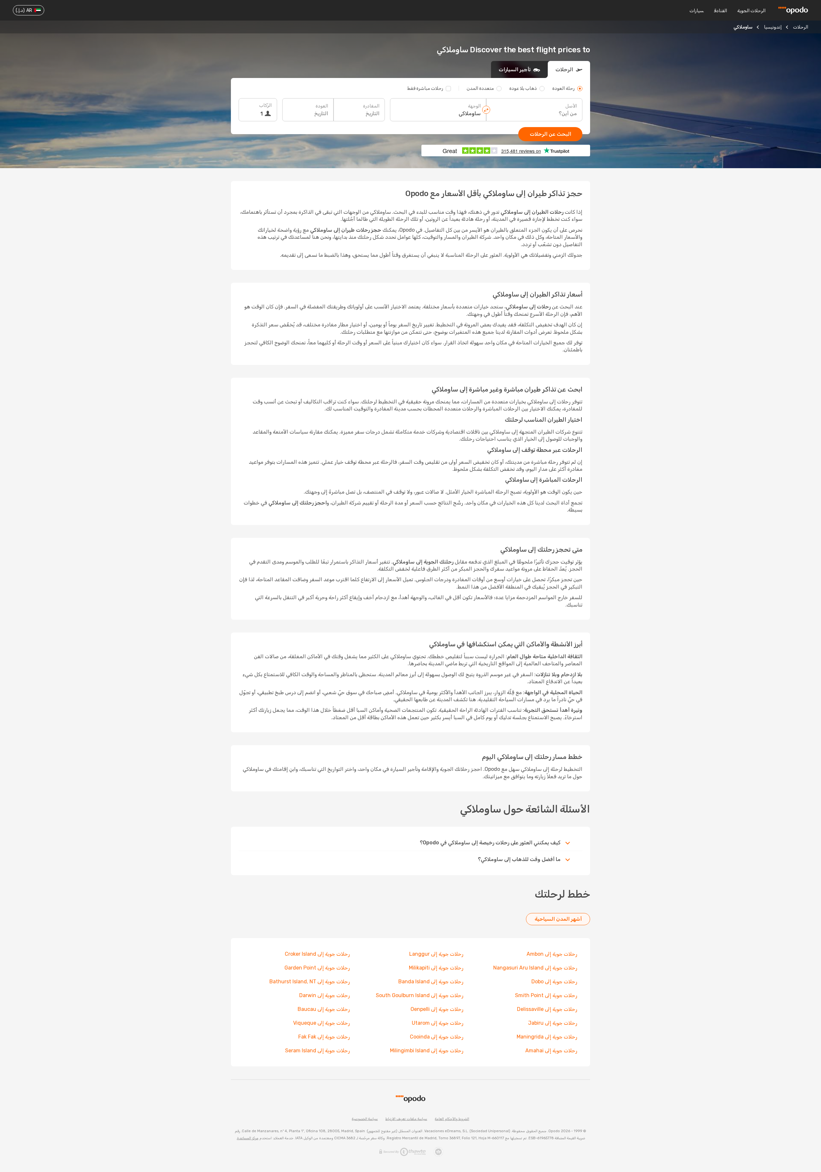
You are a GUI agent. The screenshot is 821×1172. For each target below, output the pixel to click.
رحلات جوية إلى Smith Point (546, 995)
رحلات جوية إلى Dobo (554, 981)
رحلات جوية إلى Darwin (324, 995)
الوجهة (474, 106)
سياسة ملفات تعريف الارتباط (406, 1119)
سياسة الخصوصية (365, 1119)
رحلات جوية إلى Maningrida (547, 1037)
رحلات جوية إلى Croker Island (317, 954)
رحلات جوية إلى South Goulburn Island (419, 995)
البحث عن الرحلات (550, 134)
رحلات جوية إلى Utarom (437, 1023)
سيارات (697, 10)
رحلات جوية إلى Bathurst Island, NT (309, 981)
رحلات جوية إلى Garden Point (317, 968)
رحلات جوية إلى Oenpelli (436, 1009)
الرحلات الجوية (751, 10)
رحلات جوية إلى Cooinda (436, 1037)
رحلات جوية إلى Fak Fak (324, 1037)
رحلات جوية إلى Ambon (552, 954)
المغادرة (371, 106)
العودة (322, 106)
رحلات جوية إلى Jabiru (552, 1023)
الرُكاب (265, 105)
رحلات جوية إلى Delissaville (547, 1009)
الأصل (571, 106)
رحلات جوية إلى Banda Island (430, 981)
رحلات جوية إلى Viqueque (321, 1023)
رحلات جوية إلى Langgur (436, 954)
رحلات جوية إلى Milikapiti (436, 968)
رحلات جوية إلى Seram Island (317, 1050)
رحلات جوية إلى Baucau (324, 1009)
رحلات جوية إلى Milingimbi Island (426, 1050)
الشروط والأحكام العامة (452, 1119)
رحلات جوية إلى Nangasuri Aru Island (535, 968)
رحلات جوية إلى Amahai (551, 1050)
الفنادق (720, 10)
